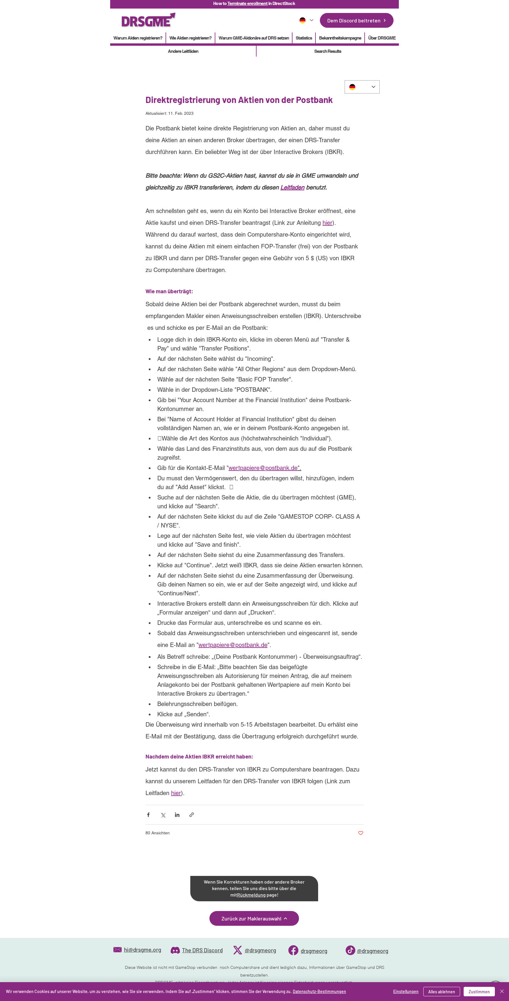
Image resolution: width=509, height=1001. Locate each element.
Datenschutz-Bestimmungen (319, 991)
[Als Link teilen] (191, 814)
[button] (303, 37)
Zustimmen (479, 991)
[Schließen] (501, 991)
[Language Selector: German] (306, 20)
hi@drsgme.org (142, 949)
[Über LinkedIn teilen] (177, 814)
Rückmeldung (251, 894)
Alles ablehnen (441, 991)
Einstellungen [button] (406, 991)
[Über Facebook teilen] (148, 814)
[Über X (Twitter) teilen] (163, 814)
